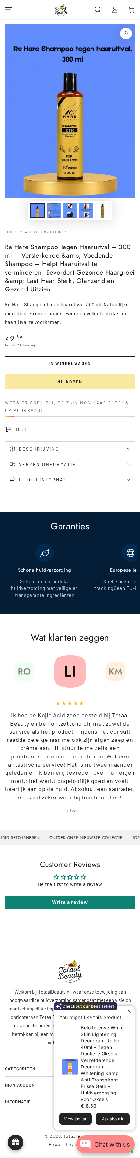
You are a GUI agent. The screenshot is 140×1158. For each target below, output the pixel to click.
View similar (75, 1118)
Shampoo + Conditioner (43, 232)
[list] (70, 575)
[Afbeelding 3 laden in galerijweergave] (70, 210)
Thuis (10, 232)
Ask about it (112, 1118)
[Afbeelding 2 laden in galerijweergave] (54, 210)
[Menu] (8, 9)
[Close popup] (129, 1011)
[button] (97, 9)
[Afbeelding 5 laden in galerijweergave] (102, 210)
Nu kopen (70, 381)
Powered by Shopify (70, 1144)
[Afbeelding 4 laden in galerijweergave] (86, 210)
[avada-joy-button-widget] (15, 1142)
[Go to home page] (61, 10)
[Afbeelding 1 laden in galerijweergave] (37, 210)
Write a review (70, 902)
